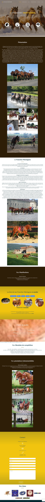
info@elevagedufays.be (22, 450)
